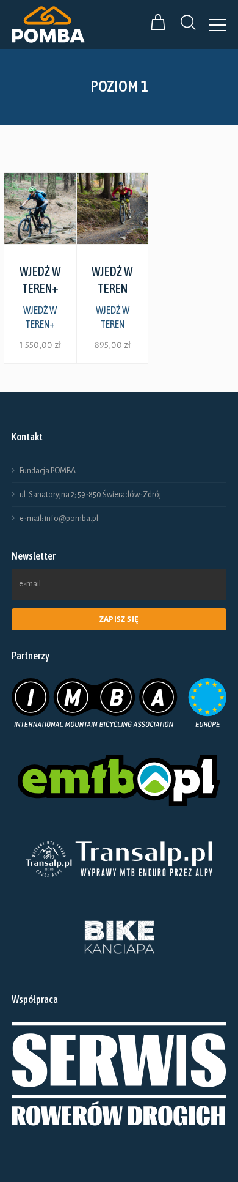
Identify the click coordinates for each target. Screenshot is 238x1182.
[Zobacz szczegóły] (40, 209)
